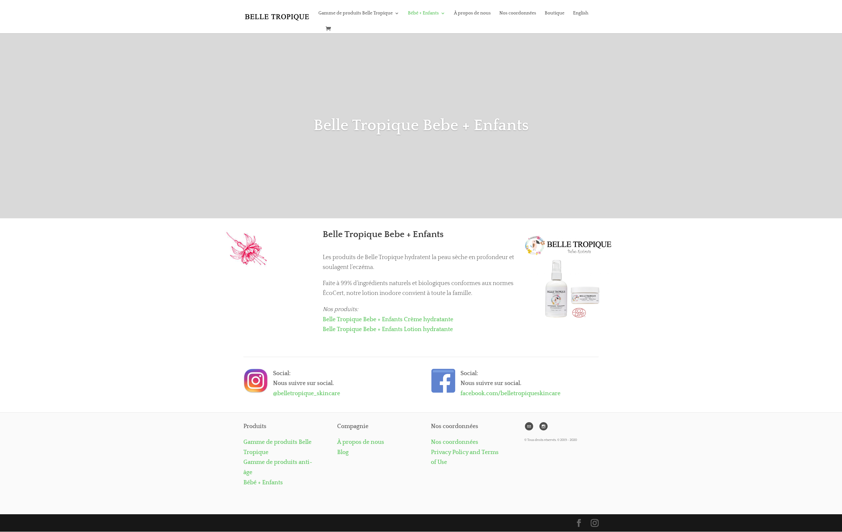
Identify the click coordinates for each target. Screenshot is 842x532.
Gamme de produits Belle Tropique (355, 13)
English (580, 13)
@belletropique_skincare (306, 393)
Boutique (554, 13)
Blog (343, 452)
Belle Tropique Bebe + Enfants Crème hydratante (388, 319)
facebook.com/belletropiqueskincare (510, 393)
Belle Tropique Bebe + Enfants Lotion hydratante (388, 329)
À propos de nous (472, 13)
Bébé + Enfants (423, 13)
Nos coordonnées (517, 13)
